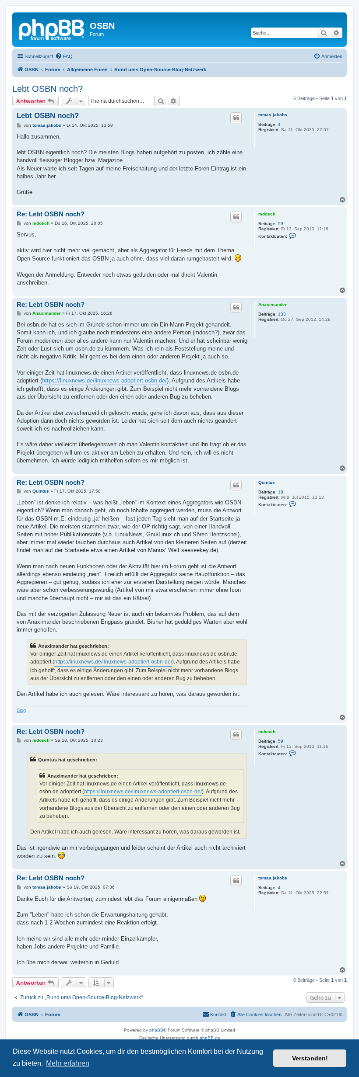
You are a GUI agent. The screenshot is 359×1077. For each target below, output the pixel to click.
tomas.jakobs (272, 114)
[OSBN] (52, 28)
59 (280, 223)
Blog (21, 710)
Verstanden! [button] (310, 1058)
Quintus (266, 482)
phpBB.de (210, 1037)
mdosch (266, 214)
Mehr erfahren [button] (67, 1063)
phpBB (156, 1030)
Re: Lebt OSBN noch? (50, 214)
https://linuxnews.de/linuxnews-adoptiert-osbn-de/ (104, 380)
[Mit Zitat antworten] (236, 117)
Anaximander (272, 304)
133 (282, 314)
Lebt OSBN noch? (47, 89)
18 (280, 492)
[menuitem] (64, 56)
